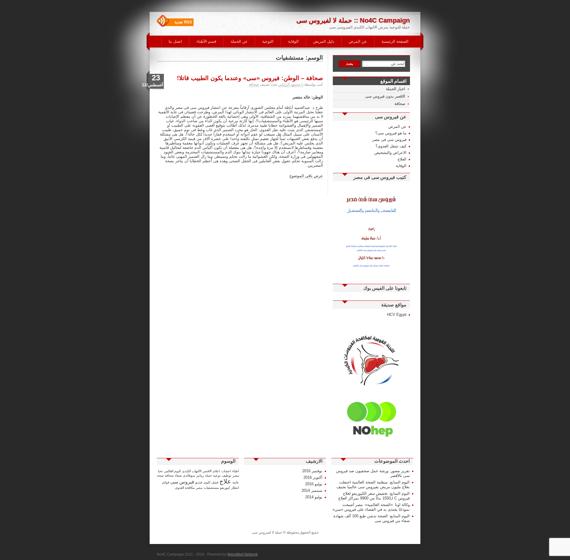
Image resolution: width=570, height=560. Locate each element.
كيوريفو (225, 487)
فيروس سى (182, 481)
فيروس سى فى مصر (389, 139)
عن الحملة (239, 41)
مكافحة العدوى (185, 487)
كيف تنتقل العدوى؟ (391, 146)
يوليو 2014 (313, 497)
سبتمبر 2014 (312, 490)
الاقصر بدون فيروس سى (385, 96)
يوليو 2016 (313, 484)
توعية (217, 475)
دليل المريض (323, 41)
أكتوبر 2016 (312, 477)
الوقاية (293, 41)
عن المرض (358, 41)
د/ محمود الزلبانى (290, 84)
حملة (208, 475)
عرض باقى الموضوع (306, 176)
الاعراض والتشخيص (390, 152)
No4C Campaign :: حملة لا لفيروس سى (353, 20)
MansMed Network (242, 554)
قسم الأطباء (206, 41)
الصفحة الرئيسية (394, 41)
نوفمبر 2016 (312, 471)
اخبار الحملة (395, 89)
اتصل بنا (175, 41)
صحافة (254, 84)
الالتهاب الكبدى (192, 471)
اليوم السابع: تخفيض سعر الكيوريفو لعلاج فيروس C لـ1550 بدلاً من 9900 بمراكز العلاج (374, 495)
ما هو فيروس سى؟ (390, 133)
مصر (199, 487)
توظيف (226, 475)
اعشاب (226, 471)
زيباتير (200, 475)
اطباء (235, 471)
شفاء (178, 475)
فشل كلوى (210, 482)
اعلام (216, 471)
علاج (225, 481)
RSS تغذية (183, 22)
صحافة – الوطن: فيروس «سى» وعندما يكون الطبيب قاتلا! (250, 78)
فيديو (198, 482)
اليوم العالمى (172, 471)
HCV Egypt (396, 314)
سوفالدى (189, 475)
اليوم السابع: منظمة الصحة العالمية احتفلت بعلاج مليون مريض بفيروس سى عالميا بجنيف (373, 484)
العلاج (402, 159)
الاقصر (207, 471)
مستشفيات (211, 487)
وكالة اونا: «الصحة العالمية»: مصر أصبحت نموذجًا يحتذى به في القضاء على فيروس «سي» (371, 507)
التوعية (267, 41)
